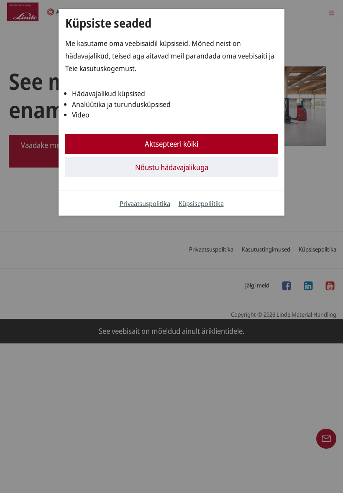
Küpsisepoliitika (201, 203)
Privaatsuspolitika (145, 203)
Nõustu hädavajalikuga (171, 167)
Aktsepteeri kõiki (171, 144)
